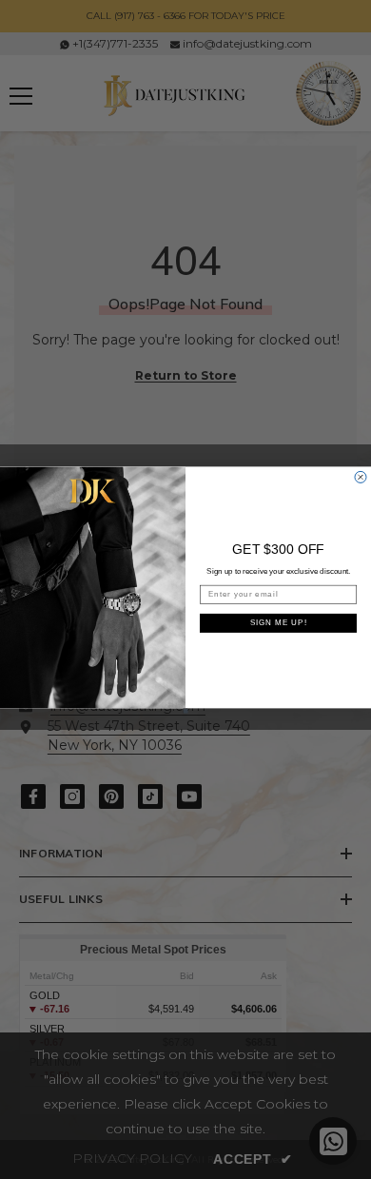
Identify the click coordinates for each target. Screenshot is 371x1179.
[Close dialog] (360, 476)
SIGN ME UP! (278, 623)
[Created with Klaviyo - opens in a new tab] (186, 710)
